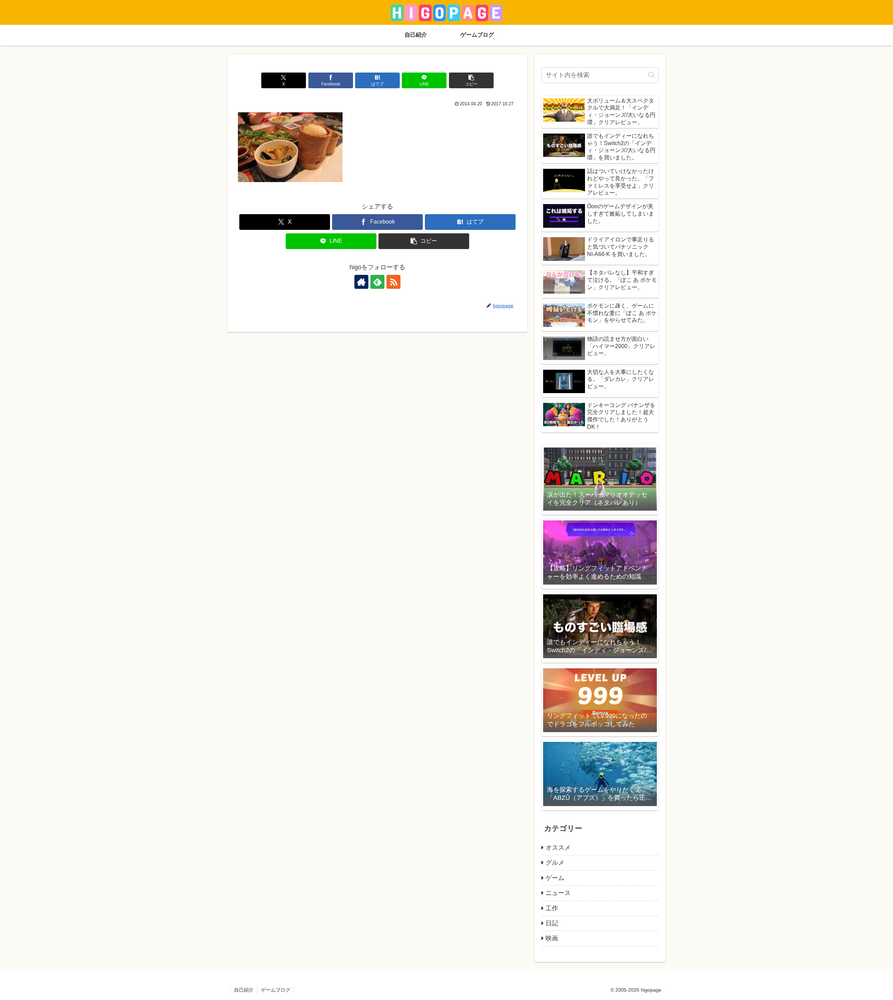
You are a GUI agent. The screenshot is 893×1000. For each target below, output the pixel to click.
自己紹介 (244, 990)
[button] (471, 80)
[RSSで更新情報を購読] (393, 282)
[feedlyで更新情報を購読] (377, 282)
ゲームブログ (275, 990)
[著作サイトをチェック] (361, 282)
